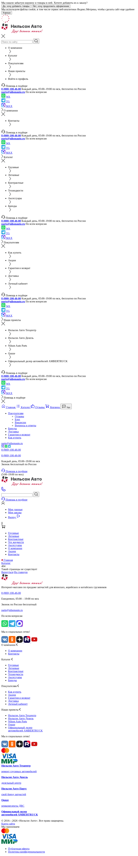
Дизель (20, 718)
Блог (17, 419)
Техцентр (22, 715)
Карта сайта (8, 823)
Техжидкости (15, 674)
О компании (15, 548)
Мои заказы (15, 512)
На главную (21, 572)
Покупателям (15, 413)
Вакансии (20, 422)
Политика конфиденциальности (26, 851)
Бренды (12, 428)
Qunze (11, 724)
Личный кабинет (18, 704)
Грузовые (13, 533)
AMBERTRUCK (25, 729)
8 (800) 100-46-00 (11, 89)
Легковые (13, 536)
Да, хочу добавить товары (16, 6)
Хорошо (7, 12)
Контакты (13, 554)
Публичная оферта (18, 848)
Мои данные (15, 509)
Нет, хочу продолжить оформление (51, 6)
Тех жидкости (16, 542)
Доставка (13, 431)
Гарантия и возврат (19, 434)
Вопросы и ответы (25, 425)
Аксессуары (15, 545)
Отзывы (19, 416)
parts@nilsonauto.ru (13, 92)
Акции (12, 551)
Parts (17, 721)
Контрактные (15, 539)
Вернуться (7, 572)
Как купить (14, 437)
